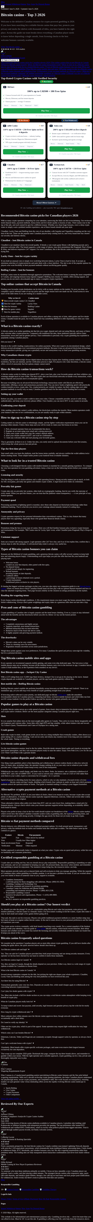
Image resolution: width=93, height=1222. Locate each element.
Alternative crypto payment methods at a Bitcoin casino (59, 71)
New (29, 4)
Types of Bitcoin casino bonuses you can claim (63, 67)
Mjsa (3, 2)
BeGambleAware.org (67, 208)
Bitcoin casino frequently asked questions (38, 76)
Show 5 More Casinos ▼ (46, 203)
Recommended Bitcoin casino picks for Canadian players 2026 (25, 63)
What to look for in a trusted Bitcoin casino (27, 67)
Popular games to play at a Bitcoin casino (75, 69)
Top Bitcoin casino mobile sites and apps (42, 69)
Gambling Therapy (48, 1189)
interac (70, 812)
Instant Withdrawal (13, 4)
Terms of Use (18, 1199)
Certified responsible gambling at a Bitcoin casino (46, 73)
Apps (33, 4)
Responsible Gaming (58, 1199)
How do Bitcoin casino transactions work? (44, 65)
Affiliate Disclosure (30, 1199)
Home (3, 4)
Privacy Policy (6, 1199)
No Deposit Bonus (42, 4)
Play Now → (46, 111)
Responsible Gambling (29, 1189)
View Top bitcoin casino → (11, 47)
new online (41, 928)
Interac (23, 4)
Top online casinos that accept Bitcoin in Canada (69, 63)
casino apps (62, 695)
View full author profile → (11, 1099)
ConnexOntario (11, 1189)
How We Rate (44, 1199)
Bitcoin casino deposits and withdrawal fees (18, 71)
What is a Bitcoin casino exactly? (14, 65)
